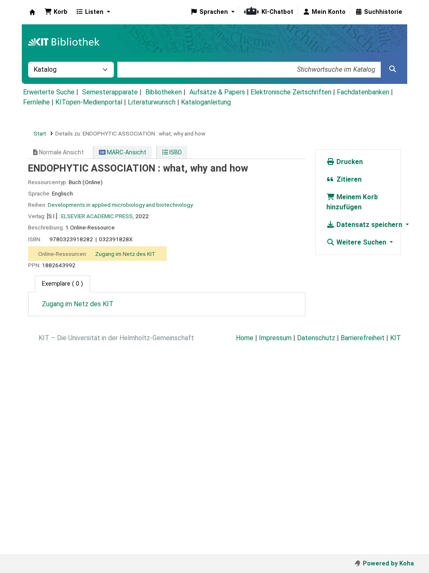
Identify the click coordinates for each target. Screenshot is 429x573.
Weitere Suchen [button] (361, 242)
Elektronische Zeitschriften (291, 92)
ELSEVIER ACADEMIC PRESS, (97, 216)
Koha (32, 12)
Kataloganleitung (206, 102)
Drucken (349, 162)
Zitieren (348, 179)
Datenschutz (316, 338)
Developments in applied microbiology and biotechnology (120, 204)
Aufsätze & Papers (217, 92)
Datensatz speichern (369, 225)
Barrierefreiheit (363, 338)
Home (244, 338)
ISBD (175, 152)
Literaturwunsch (152, 102)
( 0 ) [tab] (62, 283)
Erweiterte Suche (49, 92)
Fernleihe (36, 102)
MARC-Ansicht (126, 152)
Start (40, 133)
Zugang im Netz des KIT (125, 253)
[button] (56, 12)
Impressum (275, 338)
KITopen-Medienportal (88, 102)
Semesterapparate (110, 92)
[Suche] (392, 69)
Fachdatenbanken (363, 92)
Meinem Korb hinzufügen (352, 202)
